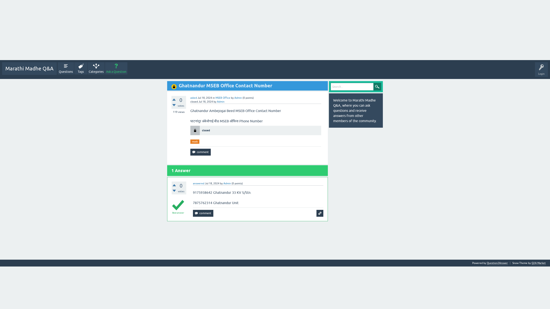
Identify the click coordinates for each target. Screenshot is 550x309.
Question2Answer (497, 263)
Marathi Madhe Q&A (29, 68)
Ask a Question (116, 71)
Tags (81, 71)
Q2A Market (539, 263)
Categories (96, 71)
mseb (195, 141)
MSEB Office (222, 97)
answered (198, 183)
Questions (66, 71)
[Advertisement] (129, 30)
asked (193, 97)
